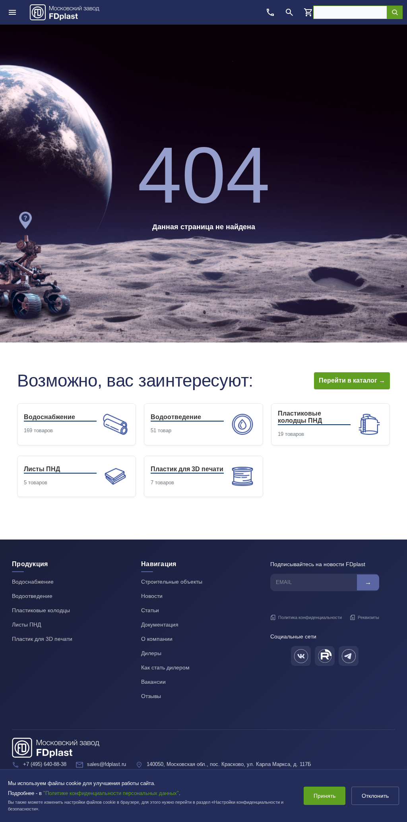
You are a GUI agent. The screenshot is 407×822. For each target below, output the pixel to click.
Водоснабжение (33, 581)
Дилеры (151, 653)
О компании (156, 639)
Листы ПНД (26, 624)
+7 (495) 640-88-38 (44, 764)
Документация (159, 624)
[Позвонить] (270, 12)
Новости (152, 596)
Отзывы (151, 696)
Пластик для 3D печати (42, 639)
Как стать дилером (165, 667)
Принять (324, 796)
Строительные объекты (171, 581)
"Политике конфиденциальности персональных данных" (111, 793)
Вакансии (153, 682)
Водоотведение (32, 596)
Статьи (150, 610)
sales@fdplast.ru (106, 764)
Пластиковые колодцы (41, 610)
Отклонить (375, 796)
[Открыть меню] (12, 12)
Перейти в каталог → (352, 380)
